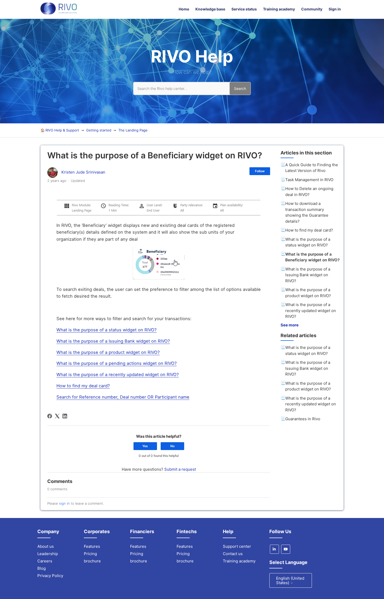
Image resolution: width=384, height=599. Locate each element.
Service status (244, 9)
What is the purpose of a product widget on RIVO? (308, 292)
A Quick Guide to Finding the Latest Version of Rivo (311, 167)
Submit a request (180, 469)
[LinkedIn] (64, 416)
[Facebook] (49, 416)
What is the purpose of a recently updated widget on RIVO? (310, 310)
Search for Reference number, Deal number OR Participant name (122, 397)
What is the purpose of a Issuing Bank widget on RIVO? (307, 275)
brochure (92, 560)
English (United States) (290, 580)
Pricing (90, 553)
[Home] (58, 12)
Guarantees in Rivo (302, 418)
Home (184, 9)
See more (290, 324)
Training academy (279, 9)
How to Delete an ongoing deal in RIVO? (309, 191)
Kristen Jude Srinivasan (83, 172)
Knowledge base (210, 9)
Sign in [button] (335, 9)
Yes (145, 446)
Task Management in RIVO (309, 179)
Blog (41, 568)
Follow (260, 171)
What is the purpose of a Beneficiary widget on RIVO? (312, 257)
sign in (64, 503)
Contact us (233, 553)
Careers (44, 560)
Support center (237, 546)
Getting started (98, 130)
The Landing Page (133, 130)
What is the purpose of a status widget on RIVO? (307, 242)
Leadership (47, 553)
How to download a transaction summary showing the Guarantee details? (306, 212)
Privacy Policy (50, 575)
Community (311, 9)
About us (45, 546)
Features (92, 546)
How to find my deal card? (309, 230)
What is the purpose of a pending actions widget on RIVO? (116, 363)
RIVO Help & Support (62, 130)
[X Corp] (57, 416)
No (172, 446)
